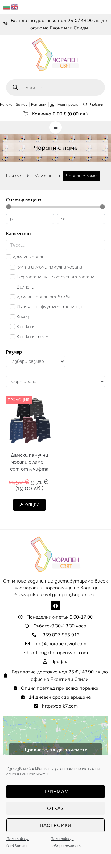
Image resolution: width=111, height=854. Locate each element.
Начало (13, 175)
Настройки (56, 825)
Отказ (55, 808)
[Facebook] (55, 605)
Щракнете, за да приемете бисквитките (55, 753)
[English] (15, 6)
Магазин (43, 175)
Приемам (56, 791)
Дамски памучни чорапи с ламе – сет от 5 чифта (29, 462)
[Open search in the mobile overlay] (55, 87)
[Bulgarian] (7, 6)
